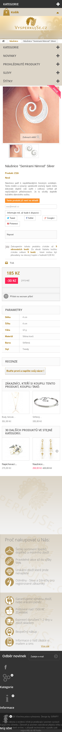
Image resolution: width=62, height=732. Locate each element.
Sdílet (30, 218)
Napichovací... (9, 464)
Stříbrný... (37, 417)
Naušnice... (38, 464)
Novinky (9, 56)
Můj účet (6, 728)
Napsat (10, 234)
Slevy (7, 73)
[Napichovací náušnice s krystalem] (15, 449)
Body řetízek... (9, 417)
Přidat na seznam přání (21, 296)
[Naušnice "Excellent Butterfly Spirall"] (46, 449)
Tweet (12, 218)
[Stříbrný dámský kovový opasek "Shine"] (46, 402)
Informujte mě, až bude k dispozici (23, 213)
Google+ (50, 218)
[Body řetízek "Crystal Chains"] (15, 402)
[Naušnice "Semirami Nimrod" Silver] (16, 151)
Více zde (45, 646)
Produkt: (9, 173)
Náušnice (14, 41)
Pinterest (13, 223)
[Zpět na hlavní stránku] (3, 41)
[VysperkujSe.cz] (31, 23)
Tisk (12, 263)
